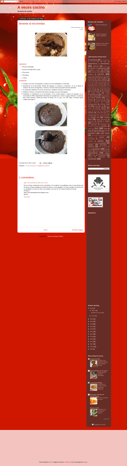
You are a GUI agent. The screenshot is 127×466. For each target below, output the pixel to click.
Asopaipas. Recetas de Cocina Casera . (97, 395)
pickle (100, 146)
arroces (95, 66)
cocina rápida (100, 108)
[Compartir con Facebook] (49, 163)
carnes (101, 74)
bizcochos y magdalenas (37, 165)
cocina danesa (98, 86)
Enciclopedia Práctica (93, 126)
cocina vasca (99, 114)
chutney (102, 76)
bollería (106, 70)
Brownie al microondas (97, 312)
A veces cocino (31, 7)
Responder (27, 197)
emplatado (104, 124)
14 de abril (95, 61)
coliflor (108, 115)
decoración (94, 123)
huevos (99, 131)
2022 (91, 319)
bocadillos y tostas (94, 70)
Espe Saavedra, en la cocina (98, 371)
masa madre (104, 133)
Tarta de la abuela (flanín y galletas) (101, 34)
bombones (94, 72)
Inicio (45, 230)
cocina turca (100, 112)
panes (101, 141)
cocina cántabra (98, 83)
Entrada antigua (77, 230)
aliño (105, 61)
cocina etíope (92, 90)
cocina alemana (99, 77)
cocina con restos (99, 85)
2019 (91, 326)
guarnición (104, 130)
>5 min (27, 165)
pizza (105, 146)
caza (96, 76)
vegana (90, 156)
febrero (94, 310)
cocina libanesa (99, 99)
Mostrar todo (106, 418)
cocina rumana (91, 109)
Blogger (85, 462)
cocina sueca (99, 111)
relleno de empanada (101, 151)
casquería (90, 76)
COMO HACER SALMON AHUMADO (102, 374)
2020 (91, 324)
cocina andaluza (102, 79)
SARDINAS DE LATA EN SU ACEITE (102, 411)
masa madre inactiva (97, 135)
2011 (91, 346)
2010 (91, 349)
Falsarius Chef (94, 408)
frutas (89, 130)
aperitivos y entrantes (98, 63)
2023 (91, 308)
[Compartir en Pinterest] (51, 163)
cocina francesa (104, 90)
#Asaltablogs (92, 60)
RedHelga (67, 462)
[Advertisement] (96, 270)
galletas (96, 130)
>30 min (102, 60)
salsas (107, 153)
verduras (92, 159)
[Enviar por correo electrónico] (44, 163)
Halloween (91, 131)
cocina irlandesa (104, 96)
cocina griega (105, 91)
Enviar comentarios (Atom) (55, 236)
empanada (93, 124)
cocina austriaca (91, 82)
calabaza (90, 74)
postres (47, 165)
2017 (91, 331)
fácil (96, 128)
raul (25, 182)
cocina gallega (95, 91)
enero (93, 316)
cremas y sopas (103, 121)
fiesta (105, 128)
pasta (97, 143)
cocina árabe (91, 80)
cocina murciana (93, 102)
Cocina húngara (105, 94)
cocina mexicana (101, 101)
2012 (91, 344)
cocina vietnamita (101, 115)
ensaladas (104, 126)
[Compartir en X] (48, 163)
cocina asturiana (102, 80)
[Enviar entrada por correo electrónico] (40, 163)
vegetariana (101, 157)
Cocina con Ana (95, 359)
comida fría (94, 117)
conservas (91, 121)
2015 (91, 336)
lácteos (106, 131)
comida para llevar (101, 119)
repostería (93, 153)
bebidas (105, 66)
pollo (89, 149)
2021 (91, 321)
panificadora (91, 143)
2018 (91, 329)
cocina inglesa (94, 96)
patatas (90, 145)
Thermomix (102, 155)
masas (101, 137)
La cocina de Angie (96, 382)
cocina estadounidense (102, 88)
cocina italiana (95, 98)
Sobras (93, 155)
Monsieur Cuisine (103, 139)
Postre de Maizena (101, 25)
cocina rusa (100, 109)
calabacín (102, 72)
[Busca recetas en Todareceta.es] (99, 424)
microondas (91, 139)
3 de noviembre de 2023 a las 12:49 (37, 182)
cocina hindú (95, 93)
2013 (91, 341)
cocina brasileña (101, 82)
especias (90, 128)
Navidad (90, 141)
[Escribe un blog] (46, 163)
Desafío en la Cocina (105, 123)
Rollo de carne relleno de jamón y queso (102, 44)
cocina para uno (98, 106)
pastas (103, 143)
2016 (91, 334)
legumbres (91, 133)
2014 (91, 339)
